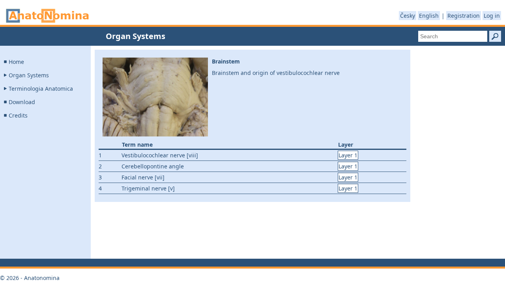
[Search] (495, 36)
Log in (492, 15)
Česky (407, 15)
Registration (463, 15)
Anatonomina (47, 16)
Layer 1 (348, 155)
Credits (18, 115)
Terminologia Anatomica (41, 88)
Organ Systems (29, 75)
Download (22, 102)
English (429, 15)
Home (16, 61)
